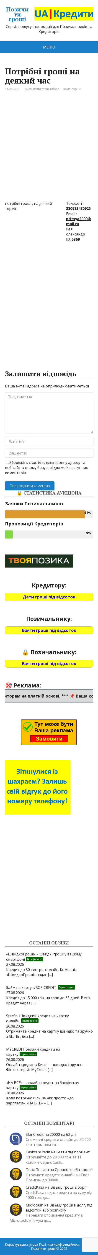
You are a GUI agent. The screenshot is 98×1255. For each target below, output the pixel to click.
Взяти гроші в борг (46, 89)
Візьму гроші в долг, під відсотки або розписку (59, 1208)
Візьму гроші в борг (68, 1187)
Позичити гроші (17, 14)
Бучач (28, 89)
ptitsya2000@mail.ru (78, 221)
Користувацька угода (21, 1244)
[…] (50, 974)
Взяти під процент (73, 1152)
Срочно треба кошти (74, 1169)
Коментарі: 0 (71, 89)
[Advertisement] (49, 149)
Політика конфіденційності (59, 1244)
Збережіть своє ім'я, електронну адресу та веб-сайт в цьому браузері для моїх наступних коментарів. (46, 467)
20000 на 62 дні (63, 1134)
